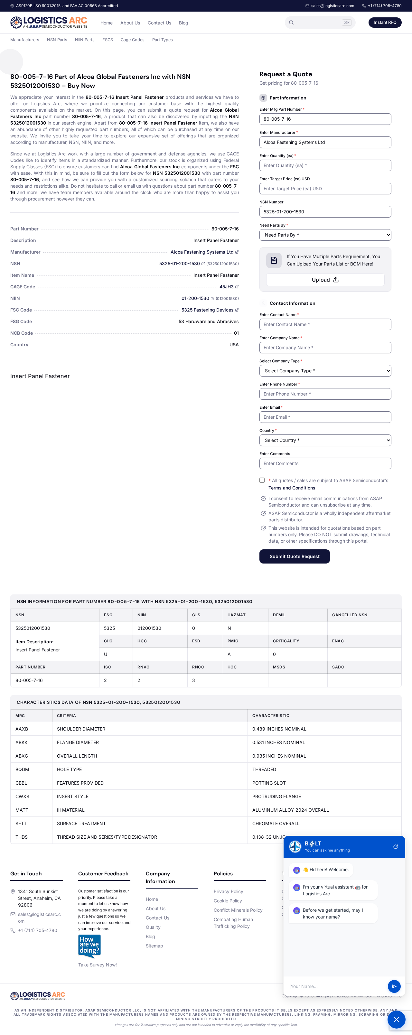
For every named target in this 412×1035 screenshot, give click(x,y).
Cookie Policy (228, 900)
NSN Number (271, 202)
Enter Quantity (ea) (277, 155)
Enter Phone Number (279, 384)
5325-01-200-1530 (179, 263)
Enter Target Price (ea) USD (284, 178)
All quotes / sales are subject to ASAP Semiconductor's (328, 484)
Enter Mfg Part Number (281, 109)
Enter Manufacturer (278, 132)
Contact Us (159, 22)
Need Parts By (273, 225)
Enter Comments (274, 453)
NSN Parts (57, 39)
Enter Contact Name (279, 314)
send (394, 986)
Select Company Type (280, 361)
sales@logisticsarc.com (332, 5)
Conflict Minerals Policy (238, 910)
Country (268, 430)
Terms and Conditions (291, 487)
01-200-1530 (195, 298)
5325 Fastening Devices (208, 309)
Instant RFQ (385, 22)
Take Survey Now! (97, 964)
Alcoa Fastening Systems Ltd (202, 252)
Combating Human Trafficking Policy (233, 923)
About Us (130, 22)
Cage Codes (133, 39)
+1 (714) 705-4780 (385, 5)
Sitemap (154, 945)
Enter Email (271, 407)
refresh (395, 847)
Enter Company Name (280, 337)
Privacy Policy (228, 891)
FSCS (107, 39)
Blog (183, 22)
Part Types (162, 39)
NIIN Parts (85, 39)
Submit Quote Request (295, 556)
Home (106, 22)
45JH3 (227, 286)
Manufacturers (24, 39)
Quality (153, 927)
